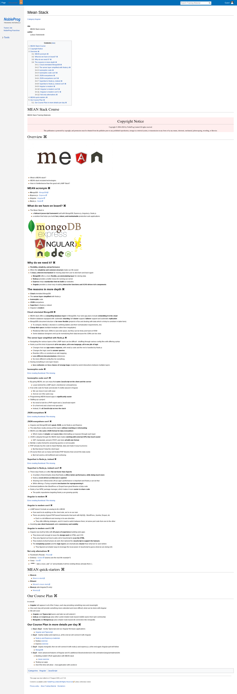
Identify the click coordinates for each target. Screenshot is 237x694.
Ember (40, 558)
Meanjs (35, 590)
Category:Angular (34, 19)
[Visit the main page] (12, 20)
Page (4, 3)
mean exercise (43, 659)
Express (42, 195)
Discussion (13, 3)
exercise (44, 641)
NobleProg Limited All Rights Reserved (60, 682)
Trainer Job (8, 28)
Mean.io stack (38, 578)
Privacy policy (34, 686)
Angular (40, 198)
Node (39, 201)
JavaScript (52, 671)
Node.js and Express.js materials (48, 638)
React (48, 555)
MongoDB (43, 192)
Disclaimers (61, 686)
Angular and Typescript (44, 632)
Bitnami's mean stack (40, 584)
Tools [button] (6, 37)
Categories (33, 671)
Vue (37, 561)
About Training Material (48, 686)
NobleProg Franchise (12, 30)
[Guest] (229, 5)
